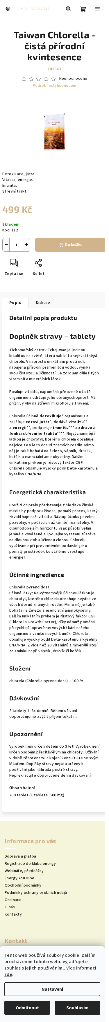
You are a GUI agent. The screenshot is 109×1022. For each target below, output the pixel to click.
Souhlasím (77, 1008)
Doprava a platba (20, 856)
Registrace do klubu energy (30, 864)
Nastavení (52, 989)
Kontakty (13, 914)
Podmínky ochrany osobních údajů (36, 893)
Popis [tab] (15, 303)
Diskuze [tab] (43, 303)
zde (8, 974)
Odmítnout (27, 1008)
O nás (10, 907)
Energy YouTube (20, 878)
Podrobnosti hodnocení (54, 85)
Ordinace (13, 900)
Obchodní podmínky (23, 885)
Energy (54, 68)
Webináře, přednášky (24, 871)
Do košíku (74, 245)
